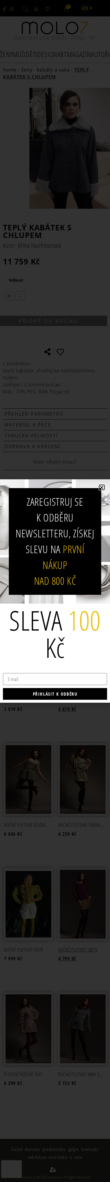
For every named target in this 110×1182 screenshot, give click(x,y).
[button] (101, 487)
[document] (55, 591)
